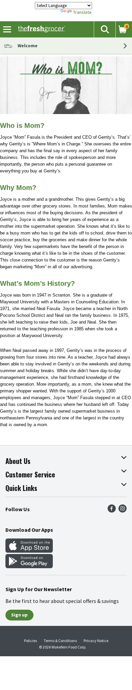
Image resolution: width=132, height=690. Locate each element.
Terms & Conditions (60, 640)
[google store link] (29, 566)
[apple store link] (29, 550)
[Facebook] (112, 510)
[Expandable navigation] (7, 29)
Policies (30, 640)
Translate (82, 12)
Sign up (19, 615)
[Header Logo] (40, 29)
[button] (104, 29)
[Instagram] (122, 510)
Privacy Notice (96, 640)
